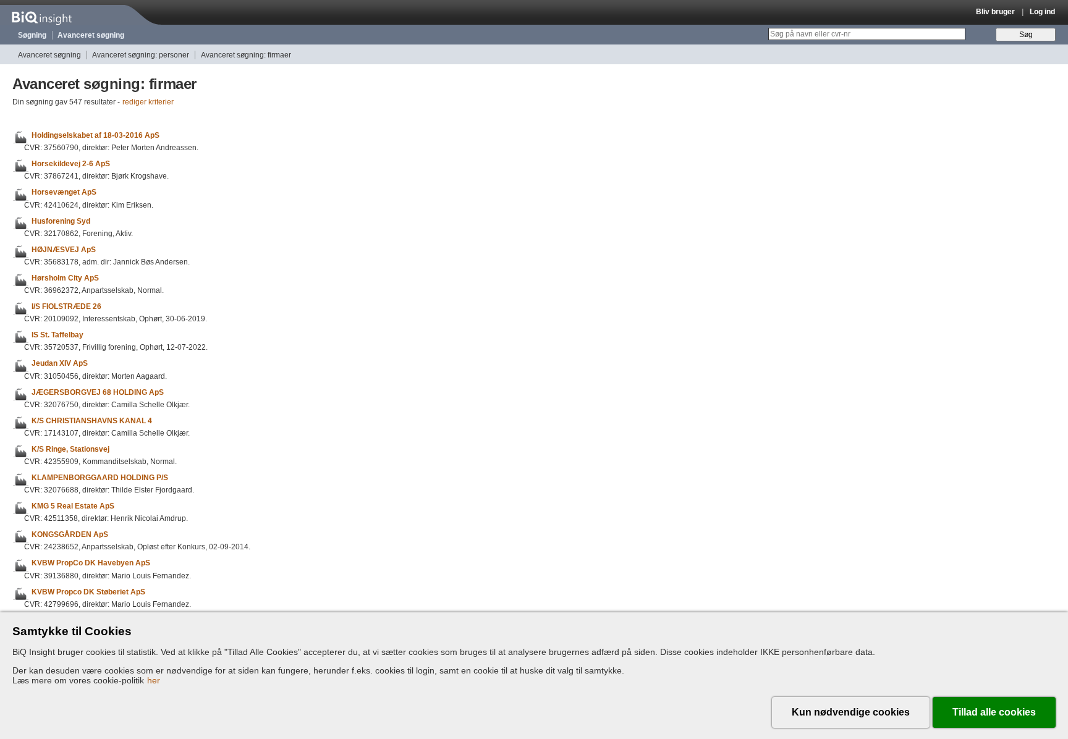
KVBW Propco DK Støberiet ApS (88, 592)
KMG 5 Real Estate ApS (73, 506)
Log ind (1042, 11)
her (153, 680)
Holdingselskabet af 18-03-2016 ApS (95, 135)
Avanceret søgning (90, 35)
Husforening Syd (61, 221)
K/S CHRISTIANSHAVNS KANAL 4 (92, 420)
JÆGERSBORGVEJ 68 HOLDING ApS (98, 392)
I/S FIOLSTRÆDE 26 (66, 306)
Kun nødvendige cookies (851, 712)
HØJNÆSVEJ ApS (64, 249)
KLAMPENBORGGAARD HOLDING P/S (100, 477)
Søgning (32, 35)
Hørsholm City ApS (65, 278)
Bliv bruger (995, 11)
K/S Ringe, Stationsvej (70, 449)
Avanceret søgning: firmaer (246, 55)
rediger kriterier (148, 102)
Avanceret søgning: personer (140, 55)
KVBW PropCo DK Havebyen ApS (91, 563)
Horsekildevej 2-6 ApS (71, 163)
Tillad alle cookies (994, 712)
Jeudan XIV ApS (60, 364)
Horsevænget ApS (64, 192)
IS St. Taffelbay (57, 335)
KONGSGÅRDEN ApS (70, 534)
